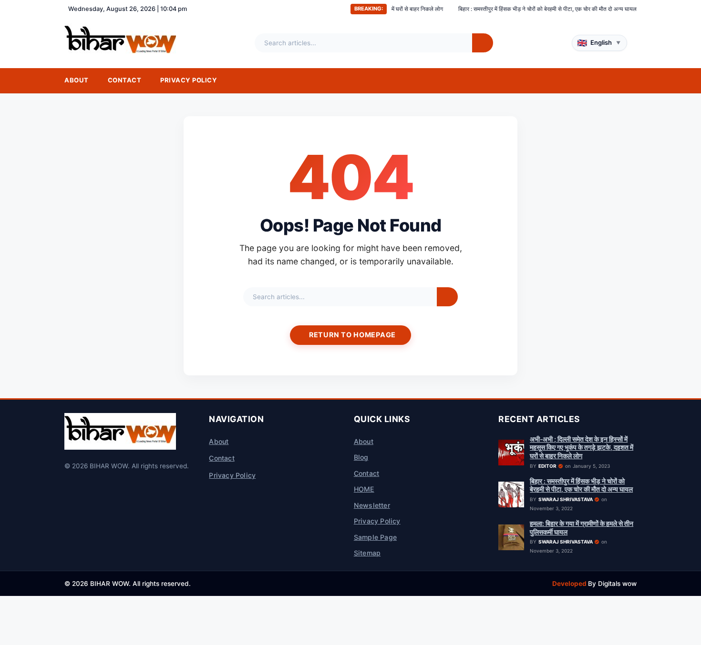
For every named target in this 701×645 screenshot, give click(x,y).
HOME (364, 489)
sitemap (367, 553)
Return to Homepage (352, 335)
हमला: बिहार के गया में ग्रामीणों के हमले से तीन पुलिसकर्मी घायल (581, 528)
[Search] (482, 42)
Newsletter (372, 505)
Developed (570, 583)
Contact (125, 80)
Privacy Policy (188, 80)
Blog (361, 457)
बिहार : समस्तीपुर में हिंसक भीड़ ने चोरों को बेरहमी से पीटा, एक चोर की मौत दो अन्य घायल (528, 8)
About (76, 80)
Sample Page (375, 537)
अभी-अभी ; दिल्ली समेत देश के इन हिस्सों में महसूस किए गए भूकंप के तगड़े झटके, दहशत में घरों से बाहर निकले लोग (581, 447)
